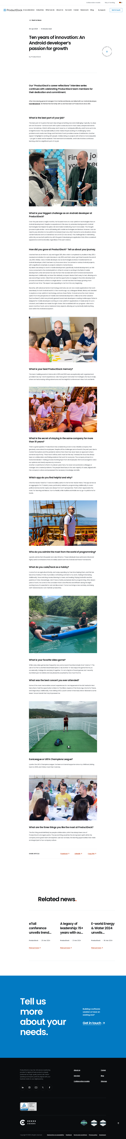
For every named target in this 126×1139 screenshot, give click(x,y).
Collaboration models (93, 3)
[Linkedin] (22, 1087)
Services (77, 1076)
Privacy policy (93, 1135)
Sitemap (104, 1081)
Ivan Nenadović (34, 104)
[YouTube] (36, 1087)
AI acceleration (28, 10)
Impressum (102, 1135)
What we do (50, 10)
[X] (42, 1087)
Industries (40, 10)
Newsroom (85, 10)
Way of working (110, 3)
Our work (68, 10)
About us (77, 1070)
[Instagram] (29, 1087)
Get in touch (116, 10)
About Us (59, 10)
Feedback (69, 1135)
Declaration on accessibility (55, 1135)
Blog (92, 10)
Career (76, 10)
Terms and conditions (80, 1135)
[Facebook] (49, 1087)
